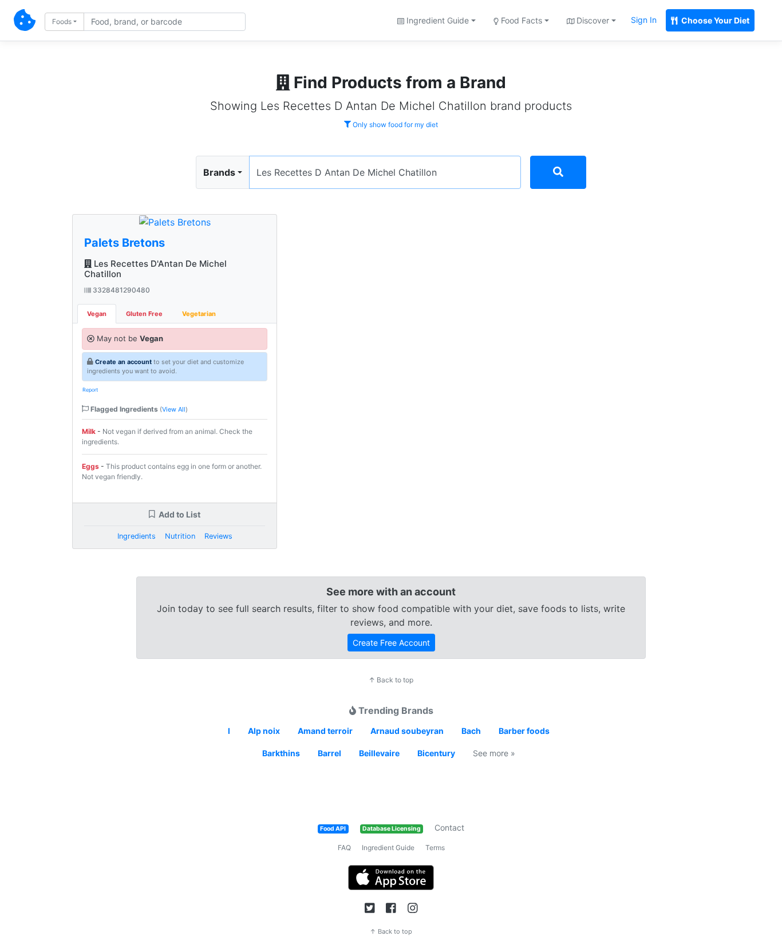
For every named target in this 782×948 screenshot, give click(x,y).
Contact (449, 827)
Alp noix (264, 731)
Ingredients (136, 536)
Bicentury (436, 753)
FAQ (344, 847)
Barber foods (524, 731)
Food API (333, 828)
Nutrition (180, 536)
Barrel (329, 753)
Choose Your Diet (714, 20)
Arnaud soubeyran (407, 731)
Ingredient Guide (388, 847)
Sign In (644, 20)
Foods (62, 21)
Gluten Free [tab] (144, 314)
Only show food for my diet (394, 124)
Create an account (123, 362)
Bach (471, 731)
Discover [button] (591, 20)
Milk (89, 431)
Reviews (218, 536)
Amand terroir (325, 731)
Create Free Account (391, 642)
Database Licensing (391, 828)
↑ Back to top (391, 680)
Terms (435, 847)
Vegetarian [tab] (199, 314)
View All (173, 409)
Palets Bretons (124, 243)
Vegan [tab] (96, 314)
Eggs (90, 466)
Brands (219, 172)
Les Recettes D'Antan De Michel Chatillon (155, 268)
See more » (494, 753)
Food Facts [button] (520, 20)
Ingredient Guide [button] (436, 20)
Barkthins (281, 753)
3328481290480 (120, 290)
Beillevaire (379, 753)
